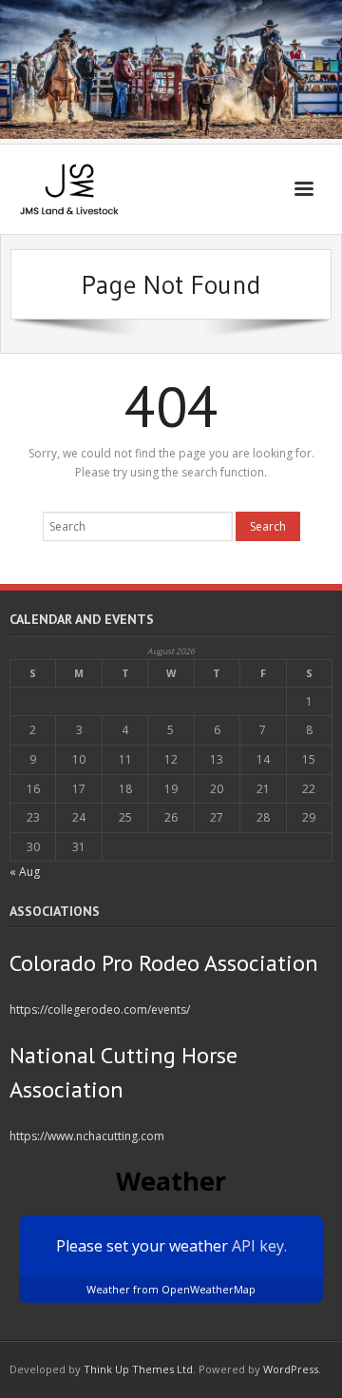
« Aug (25, 872)
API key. (259, 1245)
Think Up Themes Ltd (138, 1369)
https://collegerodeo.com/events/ (100, 1009)
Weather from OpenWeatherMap (171, 1289)
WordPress (290, 1369)
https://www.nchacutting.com (87, 1136)
